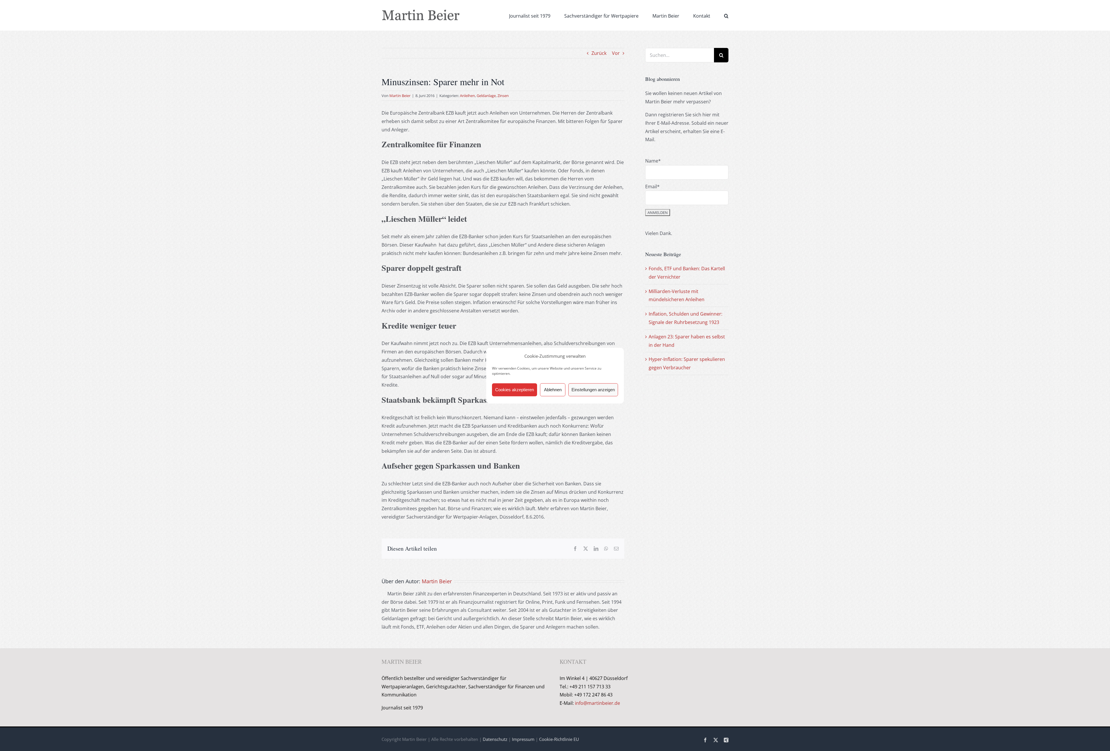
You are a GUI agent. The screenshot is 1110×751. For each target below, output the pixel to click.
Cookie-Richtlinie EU (559, 739)
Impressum (523, 739)
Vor (616, 53)
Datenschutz (495, 739)
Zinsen (503, 95)
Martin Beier (399, 95)
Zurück (598, 53)
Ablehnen (553, 389)
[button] (726, 15)
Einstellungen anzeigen (593, 389)
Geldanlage (486, 95)
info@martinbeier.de (597, 703)
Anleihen (467, 95)
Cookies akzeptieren (514, 389)
